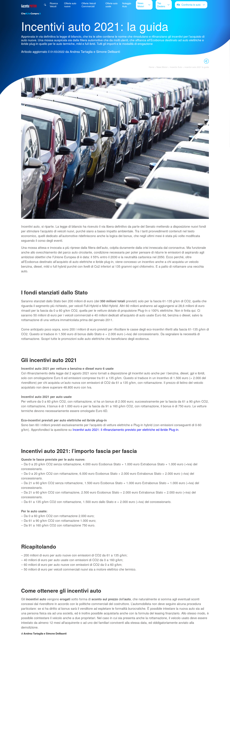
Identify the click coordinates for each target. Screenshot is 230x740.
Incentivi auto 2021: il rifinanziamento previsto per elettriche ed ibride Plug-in (125, 429)
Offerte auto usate (111, 5)
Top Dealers (161, 4)
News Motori (141, 4)
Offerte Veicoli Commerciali (89, 5)
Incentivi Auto (176, 67)
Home (151, 67)
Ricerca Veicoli (54, 5)
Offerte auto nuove (70, 5)
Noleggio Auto (126, 5)
